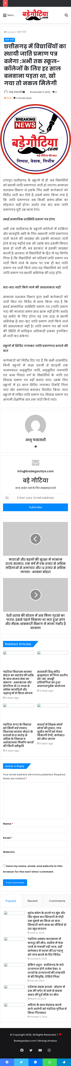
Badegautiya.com (25, 1040)
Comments (57, 901)
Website (9, 852)
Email (7, 838)
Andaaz (52, 1040)
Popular (11, 901)
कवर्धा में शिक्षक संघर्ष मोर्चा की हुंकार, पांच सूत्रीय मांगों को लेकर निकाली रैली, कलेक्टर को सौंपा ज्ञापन (51, 732)
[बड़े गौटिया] (35, 15)
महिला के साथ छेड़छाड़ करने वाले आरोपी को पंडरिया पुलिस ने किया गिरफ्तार (47, 1009)
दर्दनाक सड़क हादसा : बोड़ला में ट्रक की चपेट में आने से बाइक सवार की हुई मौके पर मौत (46, 991)
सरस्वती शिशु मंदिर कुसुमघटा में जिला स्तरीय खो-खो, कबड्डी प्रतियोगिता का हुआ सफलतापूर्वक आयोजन (52, 679)
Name (8, 824)
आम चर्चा (21, 32)
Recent (33, 901)
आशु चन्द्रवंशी (15, 92)
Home (10, 32)
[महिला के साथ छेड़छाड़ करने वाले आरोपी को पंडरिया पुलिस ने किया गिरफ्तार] (14, 1010)
